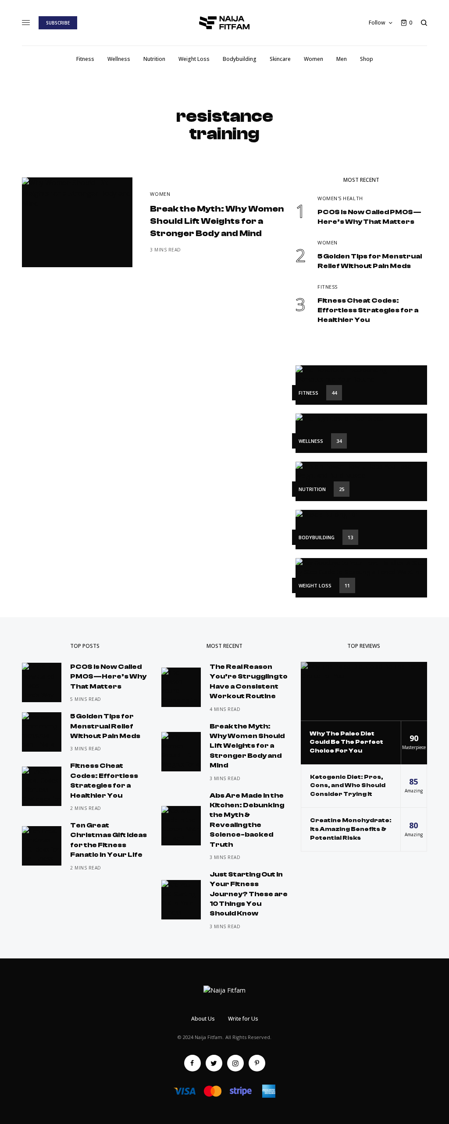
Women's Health (340, 198)
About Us (203, 1018)
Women (160, 194)
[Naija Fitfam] (224, 22)
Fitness (327, 286)
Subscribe (58, 23)
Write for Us (243, 1018)
